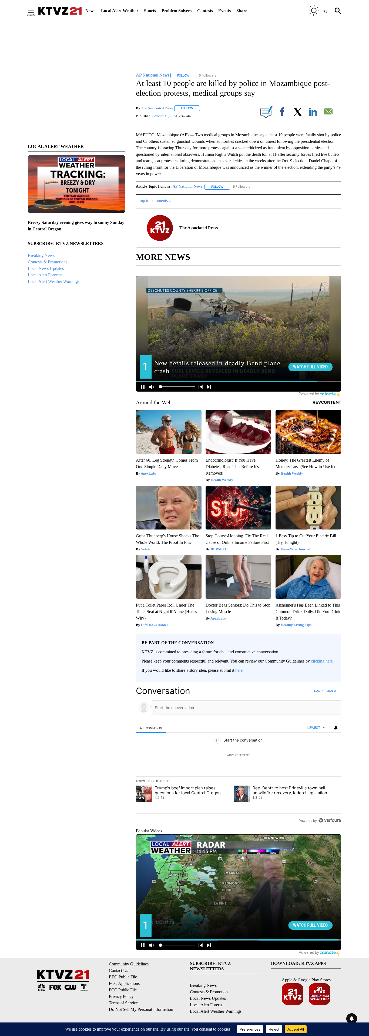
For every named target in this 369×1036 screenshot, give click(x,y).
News (90, 10)
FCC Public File (123, 990)
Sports (150, 10)
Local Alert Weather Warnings (53, 281)
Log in (319, 690)
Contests (205, 10)
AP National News (187, 186)
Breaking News (41, 255)
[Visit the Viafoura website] (329, 820)
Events (224, 10)
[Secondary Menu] (35, 11)
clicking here (322, 661)
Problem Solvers (177, 10)
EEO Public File (123, 977)
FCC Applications (124, 983)
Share (241, 10)
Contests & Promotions (47, 262)
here (239, 670)
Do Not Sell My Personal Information (141, 1009)
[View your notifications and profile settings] (335, 727)
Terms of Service (123, 1003)
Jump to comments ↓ (153, 200)
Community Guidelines (129, 964)
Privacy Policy (121, 996)
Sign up (332, 690)
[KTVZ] (60, 11)
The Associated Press (157, 108)
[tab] (151, 727)
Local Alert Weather (119, 10)
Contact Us (118, 970)
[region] (238, 755)
